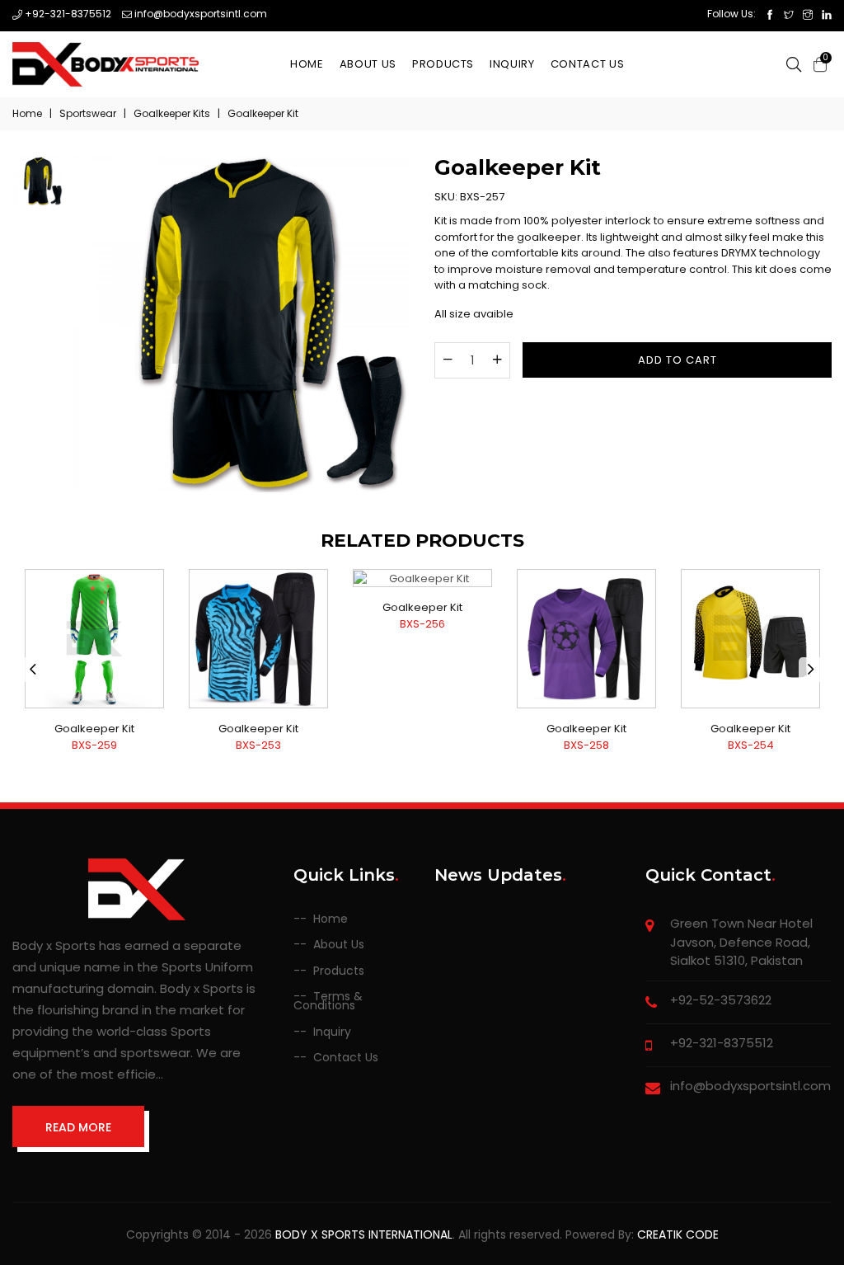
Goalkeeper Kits (172, 113)
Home (307, 64)
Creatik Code (678, 1234)
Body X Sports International (363, 1234)
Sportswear (87, 113)
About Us (368, 64)
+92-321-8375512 (66, 14)
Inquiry (512, 64)
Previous (33, 669)
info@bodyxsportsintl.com (199, 14)
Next (811, 669)
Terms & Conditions (328, 1001)
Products (443, 64)
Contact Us (588, 64)
